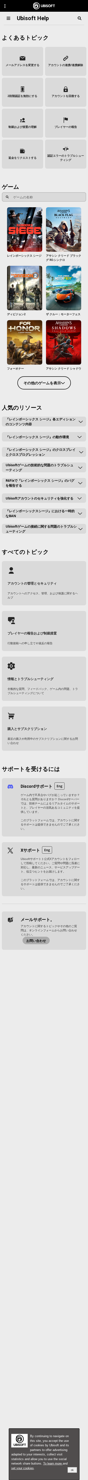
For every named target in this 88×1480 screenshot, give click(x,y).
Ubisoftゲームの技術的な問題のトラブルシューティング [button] (39, 467)
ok (72, 1470)
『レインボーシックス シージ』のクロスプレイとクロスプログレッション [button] (41, 452)
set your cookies (22, 1468)
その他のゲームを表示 (42, 382)
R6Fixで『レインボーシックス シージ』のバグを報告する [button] (40, 483)
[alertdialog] (44, 1454)
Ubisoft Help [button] (33, 18)
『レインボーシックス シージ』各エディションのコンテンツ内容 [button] (41, 421)
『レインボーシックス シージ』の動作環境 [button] (37, 437)
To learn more (53, 1463)
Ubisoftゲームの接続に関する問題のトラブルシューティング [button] (41, 528)
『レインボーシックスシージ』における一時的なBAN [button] (40, 513)
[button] (22, 61)
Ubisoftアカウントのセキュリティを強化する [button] (39, 498)
